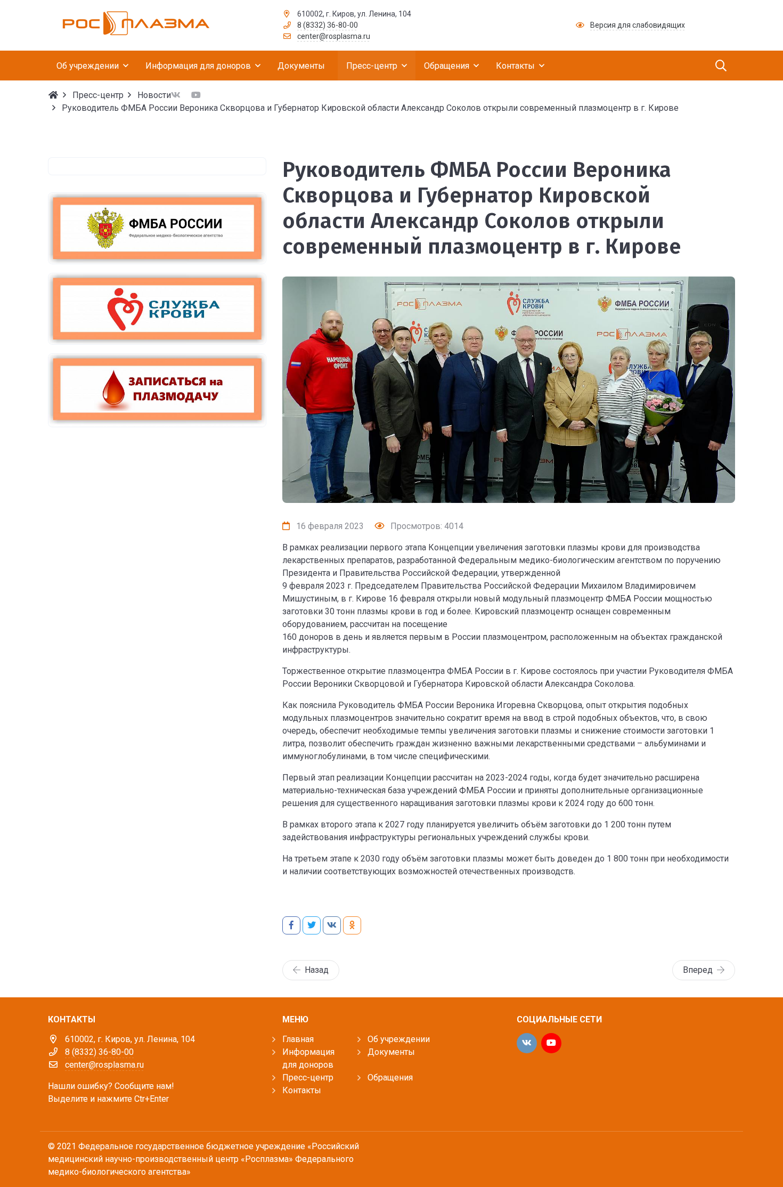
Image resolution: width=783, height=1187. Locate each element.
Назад (317, 970)
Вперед (698, 970)
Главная (298, 1039)
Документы (391, 1052)
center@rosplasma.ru (333, 36)
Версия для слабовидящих (637, 25)
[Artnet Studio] (711, 1156)
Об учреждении (399, 1039)
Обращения (390, 1077)
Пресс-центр (307, 1077)
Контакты (301, 1090)
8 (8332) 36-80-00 (327, 25)
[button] (509, 492)
